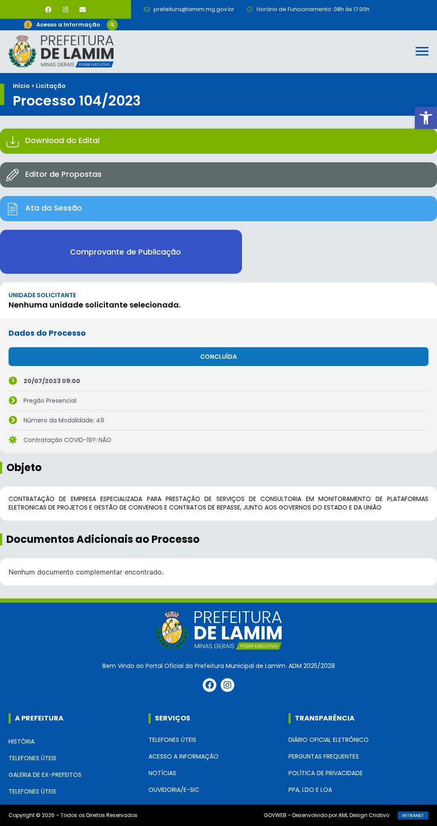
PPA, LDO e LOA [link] (310, 789)
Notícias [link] (162, 773)
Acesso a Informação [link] (183, 756)
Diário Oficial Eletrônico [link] (328, 739)
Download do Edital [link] (62, 140)
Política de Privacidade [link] (325, 773)
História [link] (22, 741)
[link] (426, 118)
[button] (112, 24)
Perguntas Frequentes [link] (323, 756)
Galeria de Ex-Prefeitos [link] (45, 774)
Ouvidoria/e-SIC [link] (174, 789)
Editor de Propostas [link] (63, 174)
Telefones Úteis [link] (32, 758)
